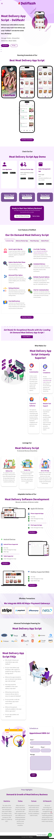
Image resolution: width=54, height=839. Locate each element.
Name (32, 740)
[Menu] (2, 3)
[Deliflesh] (27, 3)
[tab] (9, 241)
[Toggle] (3, 660)
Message (32, 754)
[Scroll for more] (27, 645)
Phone (43, 747)
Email (32, 747)
